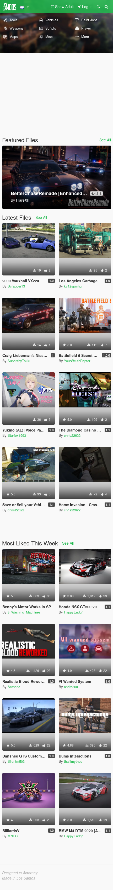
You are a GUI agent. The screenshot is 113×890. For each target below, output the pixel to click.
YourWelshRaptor (77, 360)
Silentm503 (16, 761)
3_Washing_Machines (24, 612)
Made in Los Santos (18, 878)
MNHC (13, 835)
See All (105, 139)
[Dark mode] (98, 6)
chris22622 (72, 435)
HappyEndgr (73, 612)
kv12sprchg (73, 286)
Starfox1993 (17, 435)
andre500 (71, 686)
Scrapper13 (16, 286)
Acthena (14, 686)
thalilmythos (73, 761)
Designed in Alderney (19, 872)
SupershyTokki (19, 360)
